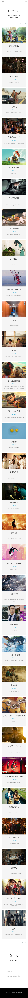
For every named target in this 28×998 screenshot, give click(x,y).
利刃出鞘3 (14, 76)
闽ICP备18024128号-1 (17, 992)
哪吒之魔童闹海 (14, 381)
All (2, 24)
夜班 (14, 320)
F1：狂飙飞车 (14, 198)
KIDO (2, 2)
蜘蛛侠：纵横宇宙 (14, 563)
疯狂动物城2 (14, 46)
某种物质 (14, 442)
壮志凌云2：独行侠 (14, 746)
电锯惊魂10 (14, 503)
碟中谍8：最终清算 (14, 289)
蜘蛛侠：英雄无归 (14, 898)
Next (23, 942)
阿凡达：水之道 (14, 655)
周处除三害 (14, 472)
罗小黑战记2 (14, 229)
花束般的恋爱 (14, 807)
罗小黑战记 (14, 259)
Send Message (14, 981)
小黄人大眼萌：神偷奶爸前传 (14, 716)
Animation (6, 24)
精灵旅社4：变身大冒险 (14, 777)
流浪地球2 (14, 594)
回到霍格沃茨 (14, 837)
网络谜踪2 (14, 624)
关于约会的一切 (14, 137)
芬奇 (14, 929)
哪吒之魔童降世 (14, 411)
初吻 (14, 350)
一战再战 (14, 107)
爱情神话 (14, 868)
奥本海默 (14, 533)
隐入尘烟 (14, 685)
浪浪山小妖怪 (14, 168)
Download (14, 48)
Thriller (12, 24)
